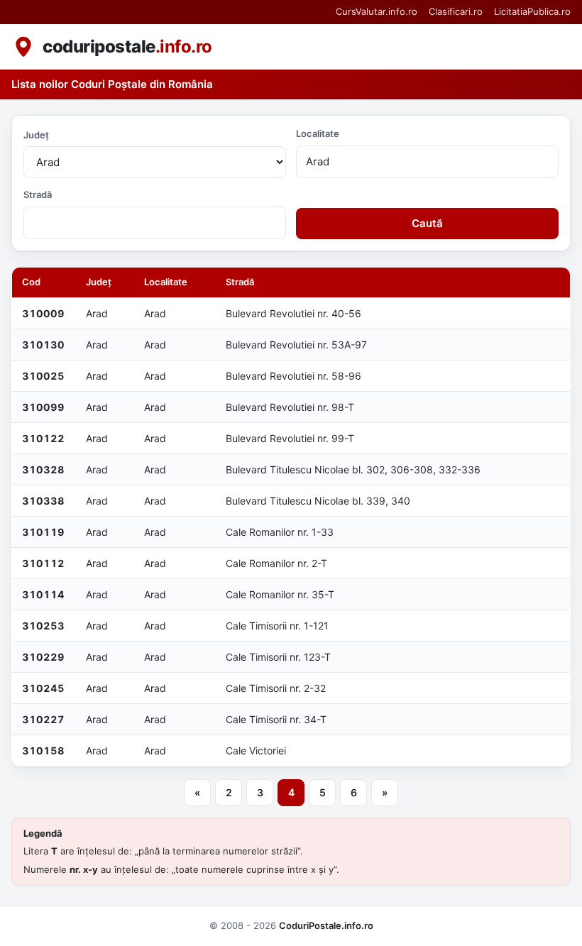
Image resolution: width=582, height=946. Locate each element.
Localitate (317, 133)
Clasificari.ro (456, 11)
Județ (36, 135)
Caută (427, 223)
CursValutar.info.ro (376, 11)
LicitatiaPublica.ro (532, 11)
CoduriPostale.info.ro (326, 925)
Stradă (37, 194)
